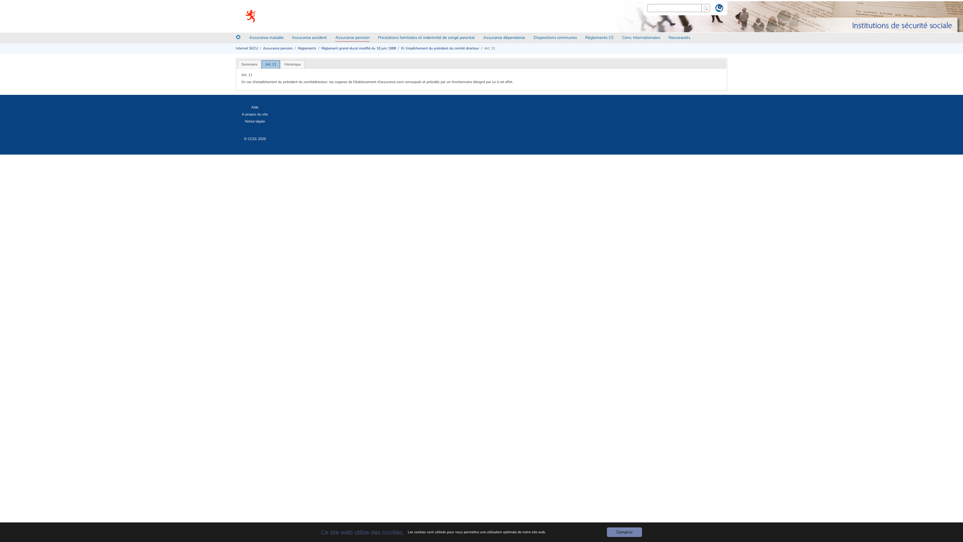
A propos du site (255, 114)
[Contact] (718, 9)
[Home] (238, 37)
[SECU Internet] (251, 16)
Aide (254, 107)
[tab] (249, 64)
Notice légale (255, 121)
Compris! (624, 532)
